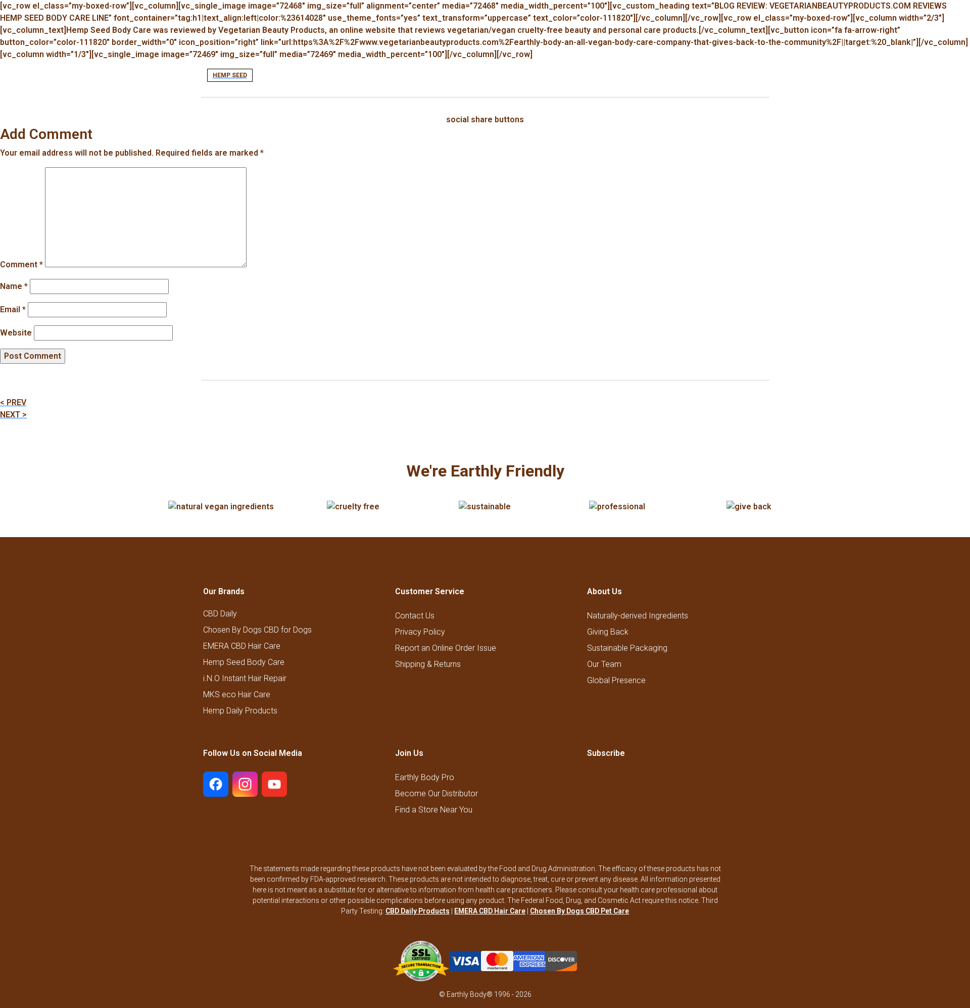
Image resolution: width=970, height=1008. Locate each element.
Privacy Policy (420, 632)
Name (14, 286)
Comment (21, 264)
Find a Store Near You (433, 809)
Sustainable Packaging (627, 648)
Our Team (604, 664)
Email (13, 309)
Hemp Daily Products (240, 711)
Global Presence (616, 680)
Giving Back (607, 632)
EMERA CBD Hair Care (241, 646)
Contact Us (414, 615)
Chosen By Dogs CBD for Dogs (257, 630)
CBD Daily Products (417, 911)
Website (16, 333)
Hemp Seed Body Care (243, 662)
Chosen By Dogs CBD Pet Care (579, 911)
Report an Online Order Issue (445, 648)
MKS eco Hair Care (236, 695)
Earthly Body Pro (424, 777)
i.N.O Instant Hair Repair (244, 679)
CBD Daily (220, 614)
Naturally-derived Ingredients (637, 615)
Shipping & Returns (428, 664)
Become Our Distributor (436, 793)
